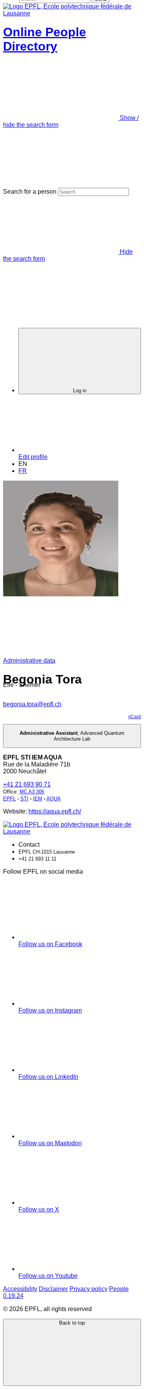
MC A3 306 (32, 792)
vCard (134, 716)
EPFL (9, 799)
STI (24, 799)
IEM (37, 799)
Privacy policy (89, 1289)
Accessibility (20, 1289)
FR (22, 471)
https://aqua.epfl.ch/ (54, 811)
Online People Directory (44, 39)
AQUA (53, 799)
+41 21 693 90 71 (27, 784)
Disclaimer (53, 1289)
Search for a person (29, 191)
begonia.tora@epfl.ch (32, 704)
